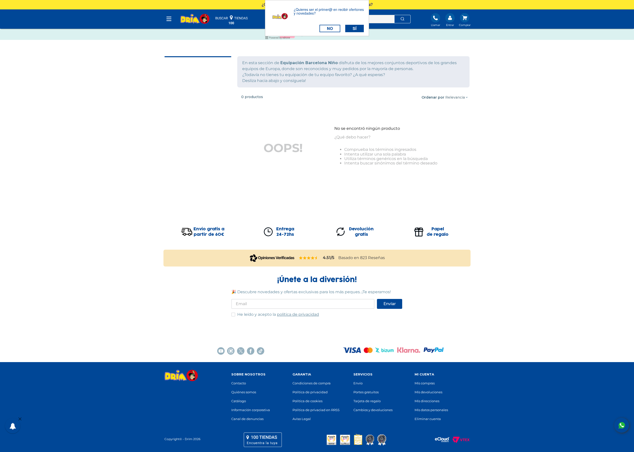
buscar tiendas (231, 19)
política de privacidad (298, 314)
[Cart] (465, 20)
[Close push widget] (20, 419)
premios (356, 439)
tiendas (263, 439)
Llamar (435, 25)
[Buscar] (402, 19)
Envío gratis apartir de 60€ (208, 232)
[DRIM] (194, 19)
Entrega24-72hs (285, 232)
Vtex (460, 440)
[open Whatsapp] (621, 425)
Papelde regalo (438, 232)
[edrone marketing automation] (277, 38)
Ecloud (440, 439)
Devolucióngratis (361, 232)
